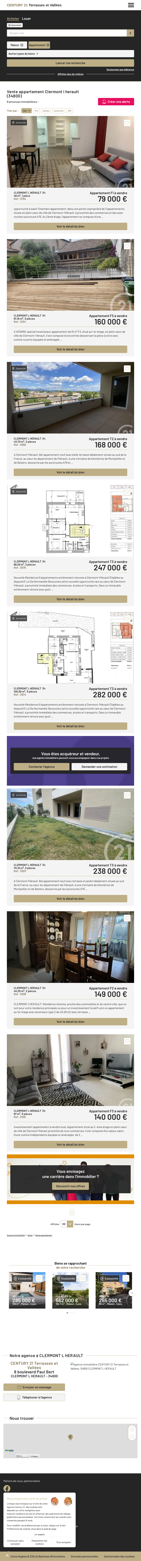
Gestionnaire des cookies (119, 1556)
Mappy (35, 1456)
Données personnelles (84, 1556)
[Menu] (131, 4)
